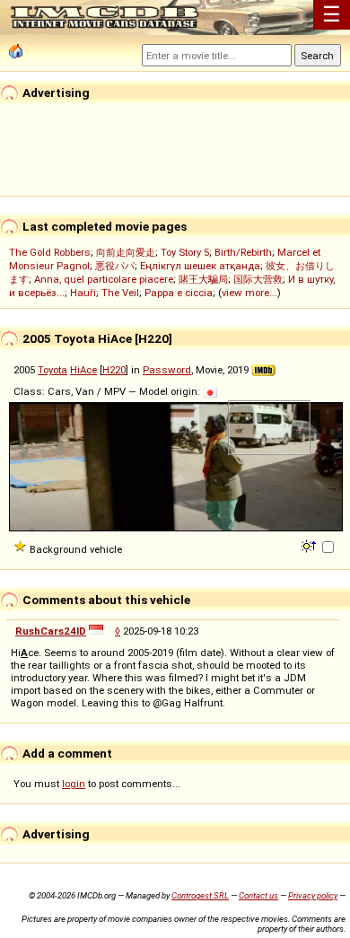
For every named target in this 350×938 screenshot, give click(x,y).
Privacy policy (312, 895)
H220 (114, 370)
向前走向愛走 (125, 252)
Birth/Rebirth (243, 252)
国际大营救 (258, 279)
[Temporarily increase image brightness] (310, 545)
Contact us (258, 895)
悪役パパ (115, 265)
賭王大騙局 (203, 279)
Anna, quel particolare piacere (103, 279)
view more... (249, 292)
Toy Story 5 (185, 252)
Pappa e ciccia (178, 292)
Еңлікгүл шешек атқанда (200, 265)
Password (167, 370)
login (73, 783)
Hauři (83, 292)
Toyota (52, 370)
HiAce (83, 370)
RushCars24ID (50, 631)
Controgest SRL (200, 895)
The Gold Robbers (50, 252)
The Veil (120, 292)
